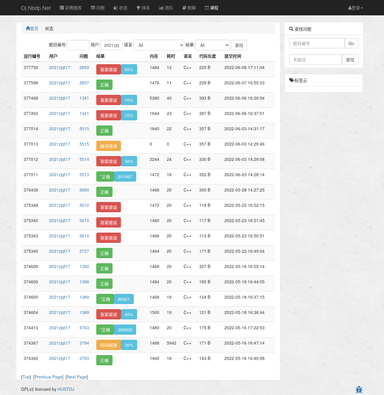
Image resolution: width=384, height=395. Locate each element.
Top (26, 377)
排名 (145, 8)
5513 (84, 174)
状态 (123, 8)
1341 (84, 98)
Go (351, 43)
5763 (84, 327)
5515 (84, 128)
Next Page (77, 377)
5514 (84, 159)
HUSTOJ (66, 389)
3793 (84, 358)
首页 (34, 28)
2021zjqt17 (59, 67)
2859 (84, 67)
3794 (84, 343)
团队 (168, 8)
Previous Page (48, 377)
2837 (84, 83)
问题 (100, 8)
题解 (191, 8)
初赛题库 (73, 8)
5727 (84, 251)
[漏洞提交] (359, 390)
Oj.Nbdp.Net (36, 7)
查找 (350, 59)
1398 (84, 282)
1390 (84, 266)
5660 (84, 190)
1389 (84, 297)
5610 (84, 205)
